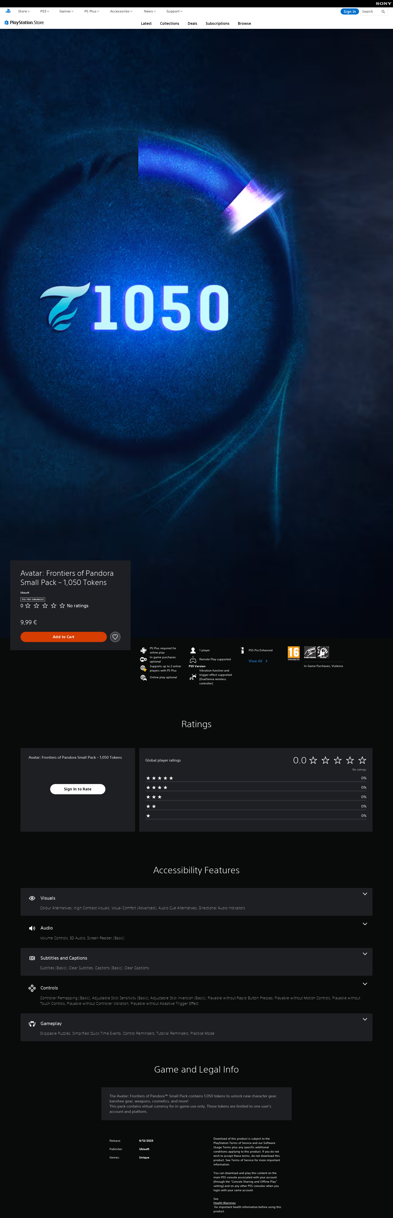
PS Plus (90, 11)
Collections (169, 23)
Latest (146, 23)
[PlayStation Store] (25, 22)
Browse (244, 23)
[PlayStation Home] (8, 11)
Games (65, 11)
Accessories (120, 11)
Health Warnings (224, 1203)
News (148, 11)
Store (22, 11)
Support (173, 11)
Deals (192, 23)
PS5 (43, 11)
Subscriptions (217, 23)
